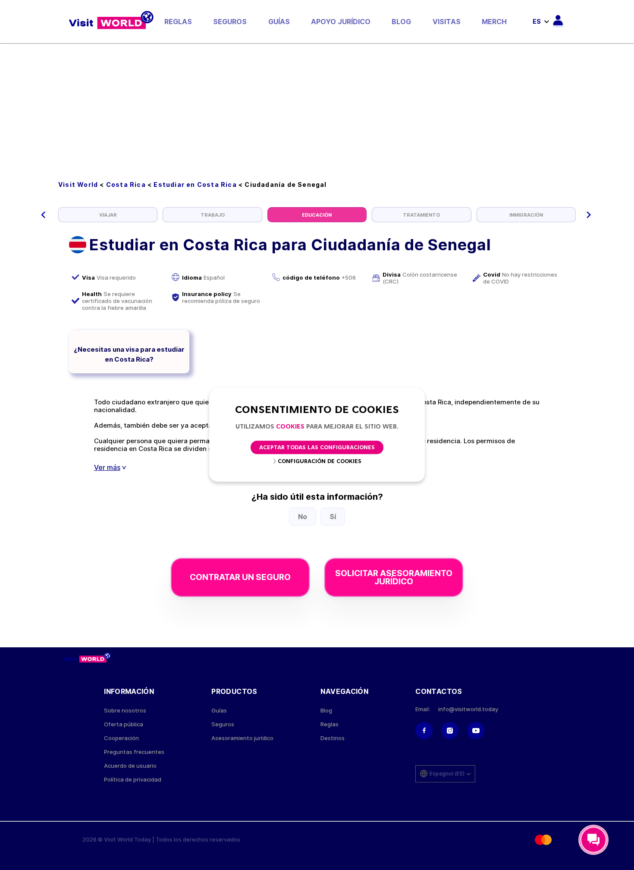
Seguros (230, 21)
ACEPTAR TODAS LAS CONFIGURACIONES (317, 448)
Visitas (447, 21)
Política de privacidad (132, 779)
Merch (494, 21)
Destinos (332, 738)
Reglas (178, 21)
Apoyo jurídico (340, 21)
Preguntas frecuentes (134, 752)
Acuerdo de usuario (130, 766)
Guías (279, 21)
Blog (401, 21)
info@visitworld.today (468, 709)
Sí (333, 516)
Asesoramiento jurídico (242, 738)
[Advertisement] (317, 108)
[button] (43, 214)
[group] (107, 214)
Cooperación (121, 738)
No (302, 516)
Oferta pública (123, 724)
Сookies (290, 427)
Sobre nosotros (125, 710)
